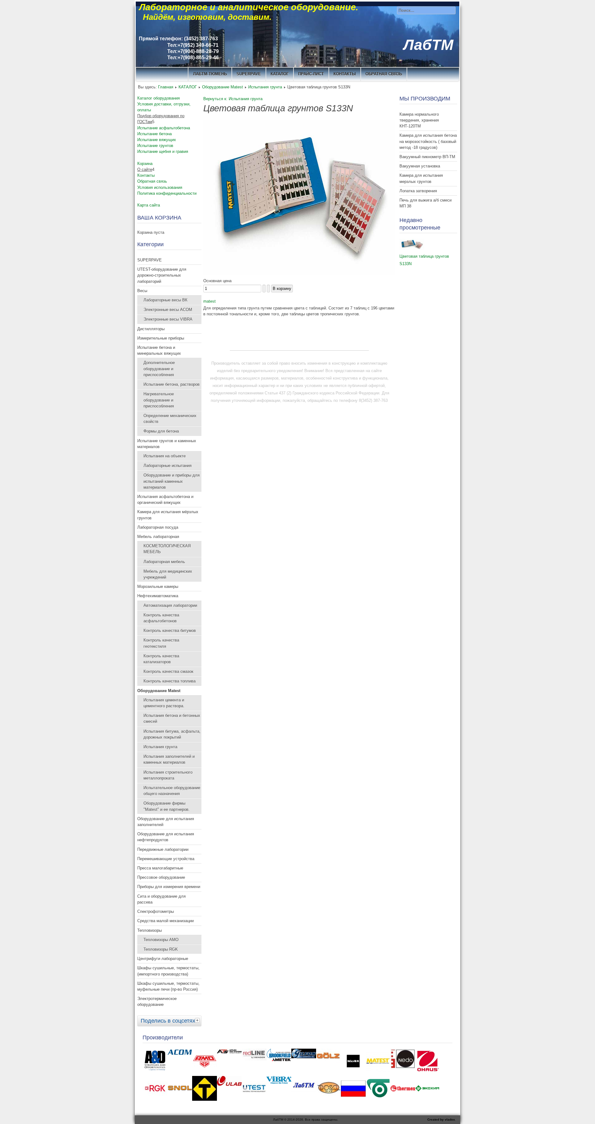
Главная (165, 87)
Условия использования (159, 187)
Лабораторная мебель (164, 561)
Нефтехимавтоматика (157, 595)
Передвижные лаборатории (162, 849)
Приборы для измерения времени (168, 886)
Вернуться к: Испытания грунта (232, 98)
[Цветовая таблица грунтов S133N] (299, 273)
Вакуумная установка (419, 166)
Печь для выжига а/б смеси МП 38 (425, 203)
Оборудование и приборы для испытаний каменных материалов (171, 481)
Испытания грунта (265, 87)
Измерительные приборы (160, 338)
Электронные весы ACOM (167, 309)
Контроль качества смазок (168, 671)
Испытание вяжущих (156, 139)
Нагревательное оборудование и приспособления (158, 400)
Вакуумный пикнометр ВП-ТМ (427, 156)
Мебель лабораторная (158, 536)
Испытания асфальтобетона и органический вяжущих (165, 499)
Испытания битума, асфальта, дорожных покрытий (172, 734)
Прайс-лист (311, 74)
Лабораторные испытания (167, 465)
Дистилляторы (151, 329)
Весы (142, 290)
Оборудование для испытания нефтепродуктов (165, 837)
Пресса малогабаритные (160, 868)
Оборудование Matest (222, 87)
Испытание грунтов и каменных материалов (166, 443)
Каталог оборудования (158, 98)
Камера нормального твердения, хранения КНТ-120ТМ (419, 120)
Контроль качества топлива (169, 681)
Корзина (144, 163)
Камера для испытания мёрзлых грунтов (167, 514)
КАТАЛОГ (280, 74)
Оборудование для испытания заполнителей (165, 821)
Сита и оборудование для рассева (161, 899)
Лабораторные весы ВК (165, 300)
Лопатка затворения (418, 191)
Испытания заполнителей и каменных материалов (169, 759)
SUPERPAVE (248, 74)
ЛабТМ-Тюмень (210, 74)
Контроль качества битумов (169, 630)
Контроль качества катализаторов (161, 659)
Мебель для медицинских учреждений (167, 574)
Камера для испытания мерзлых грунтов (421, 178)
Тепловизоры (149, 930)
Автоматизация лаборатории (170, 605)
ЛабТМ (428, 45)
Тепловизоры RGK (160, 949)
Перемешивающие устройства (165, 858)
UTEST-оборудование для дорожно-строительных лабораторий (161, 275)
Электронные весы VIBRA (167, 319)
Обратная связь (383, 74)
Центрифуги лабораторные (162, 958)
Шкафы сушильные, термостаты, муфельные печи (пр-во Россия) (168, 986)
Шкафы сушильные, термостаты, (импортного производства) (168, 971)
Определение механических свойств (169, 418)
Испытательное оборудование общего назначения (171, 790)
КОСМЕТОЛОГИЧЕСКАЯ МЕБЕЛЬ (167, 549)
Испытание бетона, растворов (171, 384)
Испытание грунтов (155, 145)
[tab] (198, 1020)
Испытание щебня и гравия (162, 151)
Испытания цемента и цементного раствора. (163, 703)
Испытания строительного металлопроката (167, 775)
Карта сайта (148, 205)
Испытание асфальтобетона (163, 128)
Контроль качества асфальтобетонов (161, 618)
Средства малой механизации (165, 920)
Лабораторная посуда (157, 527)
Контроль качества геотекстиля (161, 643)
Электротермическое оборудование (157, 1001)
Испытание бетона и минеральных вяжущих (159, 350)
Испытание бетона (154, 133)
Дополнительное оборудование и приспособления (159, 368)
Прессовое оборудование (161, 877)
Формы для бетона (161, 431)
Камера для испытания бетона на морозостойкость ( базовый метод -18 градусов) (428, 141)
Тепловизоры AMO (160, 939)
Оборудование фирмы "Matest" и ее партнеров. (166, 806)
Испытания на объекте (164, 456)
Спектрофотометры (155, 911)
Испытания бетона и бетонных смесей (171, 718)
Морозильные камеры (157, 586)
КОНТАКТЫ (344, 74)
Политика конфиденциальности (166, 193)
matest (209, 301)
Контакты (146, 175)
